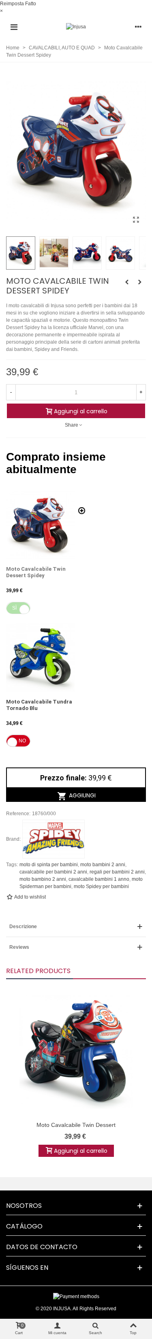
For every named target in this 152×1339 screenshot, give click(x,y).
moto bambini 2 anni (102, 864)
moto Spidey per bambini (101, 886)
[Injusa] (76, 27)
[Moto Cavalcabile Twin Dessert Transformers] (76, 1052)
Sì (14, 608)
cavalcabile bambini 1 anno (99, 879)
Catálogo (24, 1226)
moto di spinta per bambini (48, 864)
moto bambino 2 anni (42, 879)
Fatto (30, 3)
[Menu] (13, 26)
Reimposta (12, 3)
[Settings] (138, 26)
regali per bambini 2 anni (117, 872)
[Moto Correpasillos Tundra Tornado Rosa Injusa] (127, 282)
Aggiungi (81, 795)
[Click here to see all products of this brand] (53, 839)
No (22, 741)
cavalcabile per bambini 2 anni (53, 872)
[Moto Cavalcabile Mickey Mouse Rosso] (140, 282)
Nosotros (24, 1205)
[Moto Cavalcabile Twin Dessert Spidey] (136, 220)
